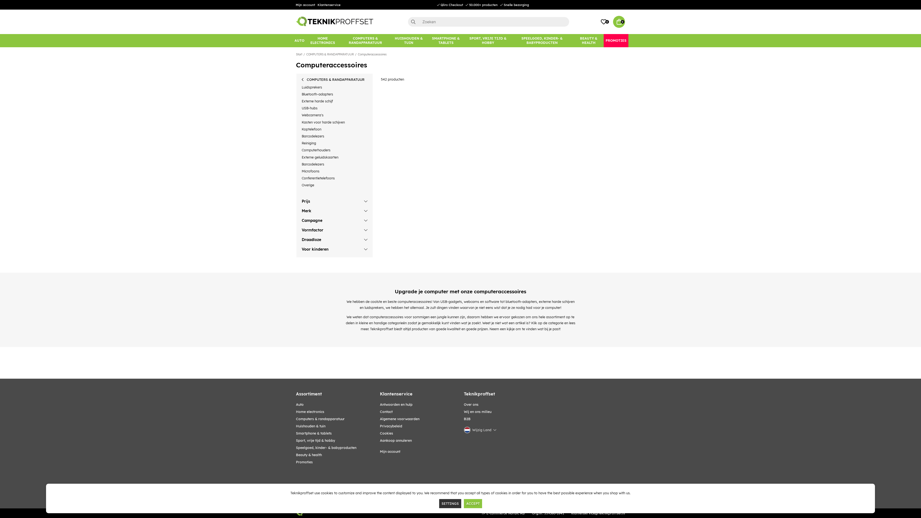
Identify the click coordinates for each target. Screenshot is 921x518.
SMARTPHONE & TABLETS (314, 433)
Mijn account (305, 5)
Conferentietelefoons (318, 178)
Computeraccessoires (372, 54)
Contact (386, 412)
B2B (467, 419)
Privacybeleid (391, 426)
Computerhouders (316, 150)
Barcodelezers (313, 136)
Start (299, 54)
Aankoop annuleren (396, 440)
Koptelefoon (311, 129)
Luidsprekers (312, 87)
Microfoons (310, 171)
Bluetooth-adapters (317, 94)
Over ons (471, 404)
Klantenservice (329, 5)
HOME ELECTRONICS (310, 412)
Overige (308, 185)
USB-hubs (310, 108)
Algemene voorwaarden (399, 419)
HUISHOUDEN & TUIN (310, 426)
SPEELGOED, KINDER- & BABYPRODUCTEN (326, 448)
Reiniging (309, 143)
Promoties (304, 462)
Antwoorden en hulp (396, 404)
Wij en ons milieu (477, 412)
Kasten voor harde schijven (323, 122)
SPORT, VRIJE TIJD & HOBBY (315, 440)
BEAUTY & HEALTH (309, 455)
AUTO (300, 404)
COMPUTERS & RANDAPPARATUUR (330, 54)
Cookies (386, 433)
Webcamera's (313, 115)
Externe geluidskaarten (320, 157)
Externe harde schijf (317, 101)
